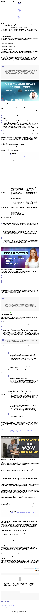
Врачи (19, 18)
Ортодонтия (19, 12)
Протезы (19, 4)
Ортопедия (19, 10)
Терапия (18, 9)
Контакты (19, 19)
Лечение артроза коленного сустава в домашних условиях (23, 583)
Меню (19, 2)
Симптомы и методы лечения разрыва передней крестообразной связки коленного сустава (7, 584)
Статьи (6, 605)
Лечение (20, 8)
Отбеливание (19, 15)
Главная (2, 605)
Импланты (19, 5)
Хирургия (18, 11)
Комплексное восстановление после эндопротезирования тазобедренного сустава (15, 584)
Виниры (19, 6)
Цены (19, 17)
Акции (18, 16)
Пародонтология (20, 13)
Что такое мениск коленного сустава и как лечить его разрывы (32, 584)
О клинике (19, 3)
